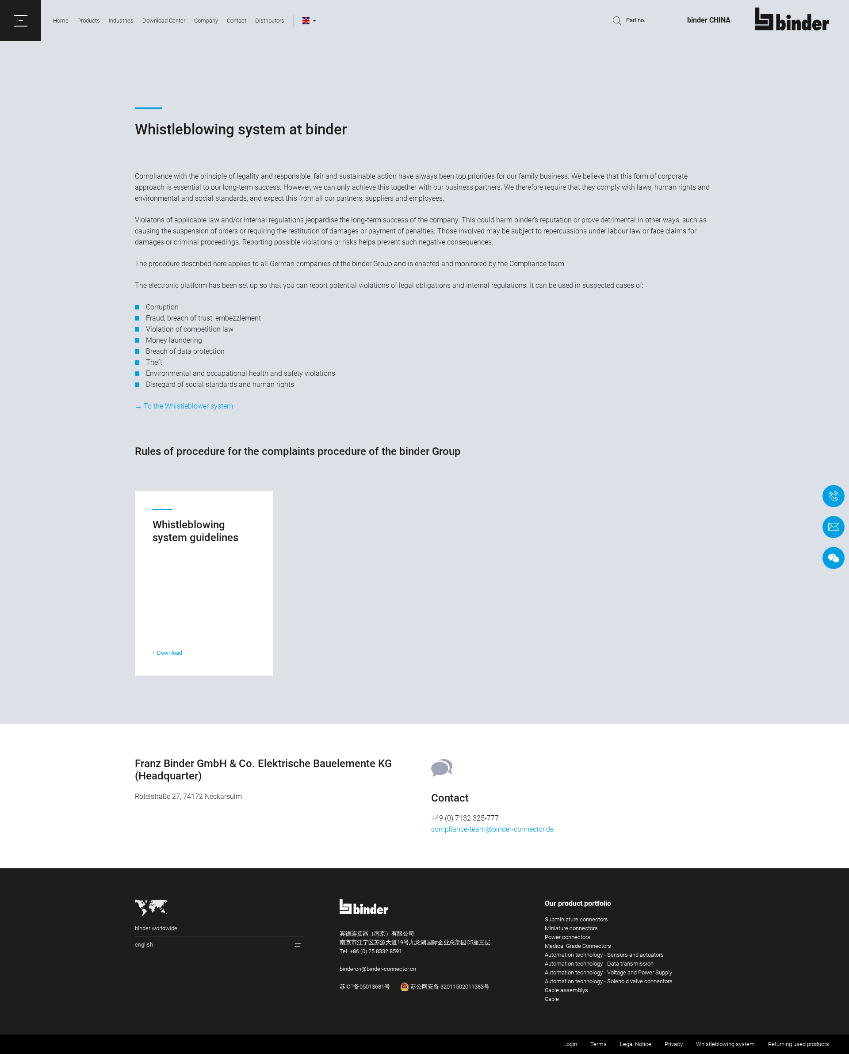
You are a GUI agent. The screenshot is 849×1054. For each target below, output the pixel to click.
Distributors (269, 20)
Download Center (163, 20)
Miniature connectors (571, 928)
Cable (552, 999)
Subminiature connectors (576, 919)
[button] (20, 20)
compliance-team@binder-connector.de (492, 829)
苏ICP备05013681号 (365, 986)
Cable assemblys (566, 990)
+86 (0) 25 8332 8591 (376, 951)
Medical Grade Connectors (578, 946)
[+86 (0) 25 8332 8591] (833, 496)
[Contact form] (833, 527)
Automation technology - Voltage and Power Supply (608, 972)
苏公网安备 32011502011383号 (449, 986)
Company (206, 20)
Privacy (674, 1044)
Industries (121, 20)
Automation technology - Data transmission (599, 963)
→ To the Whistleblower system (184, 406)
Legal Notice (635, 1044)
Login (570, 1044)
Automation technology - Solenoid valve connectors (609, 981)
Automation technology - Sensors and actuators (604, 954)
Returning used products (798, 1044)
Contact (236, 20)
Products (88, 20)
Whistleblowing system (725, 1044)
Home (61, 20)
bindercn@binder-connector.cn (378, 969)
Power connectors (567, 937)
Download (169, 652)
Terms (598, 1044)
